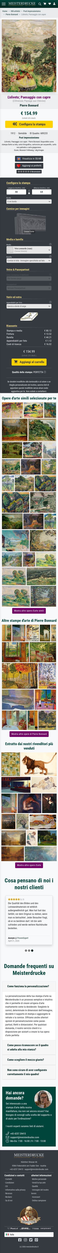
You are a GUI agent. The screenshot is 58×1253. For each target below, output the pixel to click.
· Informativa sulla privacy (14, 1190)
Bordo (8, 198)
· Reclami (8, 1197)
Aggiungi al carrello (30, 362)
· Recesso (8, 1193)
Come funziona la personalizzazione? (28, 986)
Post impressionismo (32, 11)
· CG (6, 1186)
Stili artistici (15, 11)
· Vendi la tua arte (38, 1182)
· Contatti (8, 1179)
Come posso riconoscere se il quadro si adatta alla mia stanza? (27, 1047)
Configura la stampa (31, 124)
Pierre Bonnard (12, 14)
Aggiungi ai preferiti (30, 165)
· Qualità (34, 1186)
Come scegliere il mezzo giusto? (25, 1059)
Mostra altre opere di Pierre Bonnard (29, 734)
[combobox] (29, 201)
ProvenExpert (22, 938)
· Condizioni (9, 1182)
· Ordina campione (38, 1200)
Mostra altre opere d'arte (29, 865)
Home (4, 11)
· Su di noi (8, 1200)
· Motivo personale (38, 1179)
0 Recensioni (35, 171)
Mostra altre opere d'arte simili (29, 610)
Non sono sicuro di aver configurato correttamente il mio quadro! (27, 1072)
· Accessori (35, 1197)
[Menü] (4, 4)
